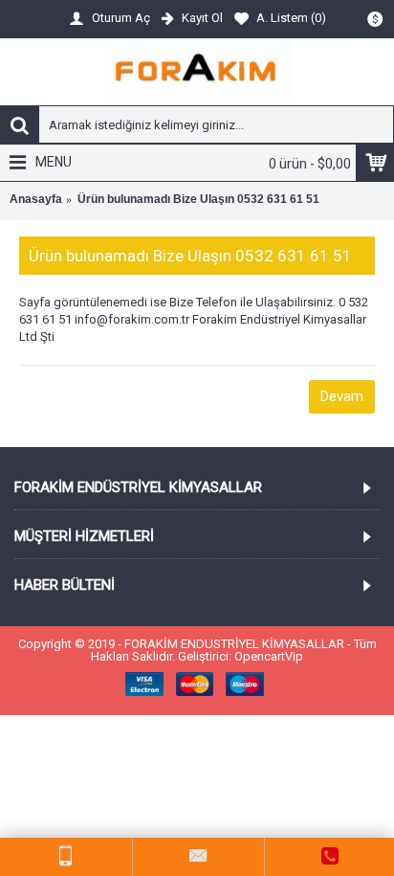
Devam (341, 396)
